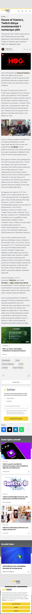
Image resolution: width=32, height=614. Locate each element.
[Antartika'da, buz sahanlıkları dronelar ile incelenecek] (16, 555)
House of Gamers (23, 73)
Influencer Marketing (7, 364)
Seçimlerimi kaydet (16, 418)
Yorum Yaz (16, 382)
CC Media (14, 147)
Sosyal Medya (6, 360)
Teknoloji (5, 494)
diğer (12, 283)
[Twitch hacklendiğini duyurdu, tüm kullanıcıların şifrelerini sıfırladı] (16, 483)
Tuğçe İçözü (6, 471)
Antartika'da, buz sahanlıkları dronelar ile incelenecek (14, 567)
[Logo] (5, 11)
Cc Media (4, 367)
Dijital (3, 16)
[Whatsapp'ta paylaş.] (22, 429)
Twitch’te (12, 280)
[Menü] (30, 11)
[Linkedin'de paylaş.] (16, 429)
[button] (16, 127)
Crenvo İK (5, 533)
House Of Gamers (18, 367)
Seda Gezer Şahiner (8, 571)
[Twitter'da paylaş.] (10, 429)
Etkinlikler (5, 524)
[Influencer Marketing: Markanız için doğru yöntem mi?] (16, 514)
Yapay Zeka (5, 461)
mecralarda (24, 283)
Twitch (17, 360)
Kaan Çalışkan (7, 502)
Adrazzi (5, 354)
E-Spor (21, 364)
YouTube (4, 283)
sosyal (16, 283)
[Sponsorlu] (16, 335)
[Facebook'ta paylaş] (4, 429)
